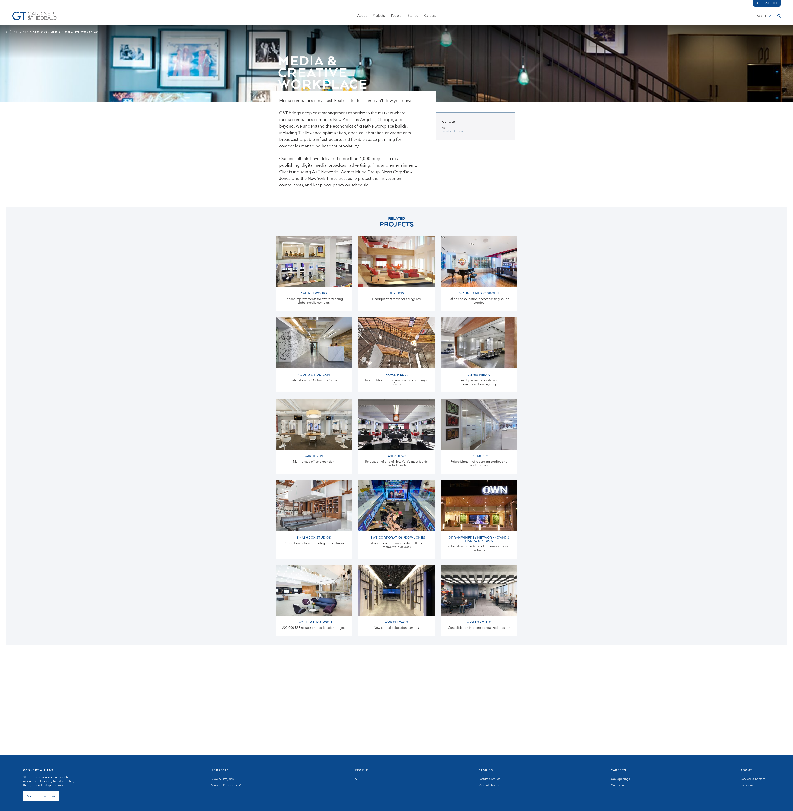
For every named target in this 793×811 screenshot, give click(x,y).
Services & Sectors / (32, 32)
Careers (430, 16)
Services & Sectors (753, 779)
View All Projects (222, 779)
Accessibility (766, 3)
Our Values (618, 785)
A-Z (357, 779)
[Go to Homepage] (34, 16)
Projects (379, 16)
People (396, 16)
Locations (747, 785)
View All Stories (489, 785)
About (362, 16)
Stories (413, 16)
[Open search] (779, 15)
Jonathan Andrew (452, 131)
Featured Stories (489, 779)
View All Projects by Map (227, 785)
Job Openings (620, 779)
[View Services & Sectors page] (9, 32)
